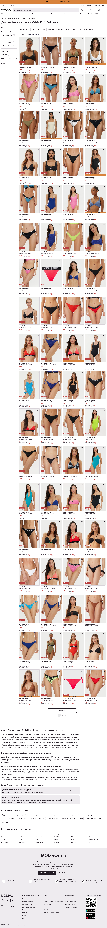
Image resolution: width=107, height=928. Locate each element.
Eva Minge (56, 834)
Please (38, 839)
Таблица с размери (70, 898)
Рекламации (25, 912)
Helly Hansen (39, 834)
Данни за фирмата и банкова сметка (53, 901)
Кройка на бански (76, 29)
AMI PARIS (74, 842)
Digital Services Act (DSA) (71, 907)
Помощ (104, 5)
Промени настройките (23, 925)
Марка (50, 29)
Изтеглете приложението (93, 5)
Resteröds (56, 842)
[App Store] (90, 914)
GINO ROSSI (57, 836)
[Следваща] (103, 2)
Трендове (82, 5)
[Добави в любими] (38, 38)
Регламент (14, 925)
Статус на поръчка (27, 904)
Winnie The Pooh (93, 839)
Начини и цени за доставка (29, 898)
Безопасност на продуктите (72, 904)
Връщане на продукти (28, 901)
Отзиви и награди (69, 909)
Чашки (67, 29)
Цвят (39, 29)
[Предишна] (4, 2)
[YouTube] (7, 900)
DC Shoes (21, 836)
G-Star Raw (4, 836)
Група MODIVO (48, 904)
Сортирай (22, 29)
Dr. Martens (74, 834)
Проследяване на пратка (29, 907)
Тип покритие (59, 29)
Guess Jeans (22, 834)
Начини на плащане (27, 909)
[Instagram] (3, 900)
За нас (45, 898)
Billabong (73, 836)
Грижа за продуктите (70, 901)
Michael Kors (57, 839)
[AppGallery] (90, 917)
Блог (45, 907)
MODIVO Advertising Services (51, 909)
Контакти (24, 918)
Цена (44, 29)
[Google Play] (90, 910)
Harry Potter (39, 836)
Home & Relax (4, 834)
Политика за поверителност (36, 925)
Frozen (90, 836)
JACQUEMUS (92, 842)
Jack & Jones (4, 842)
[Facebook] (12, 900)
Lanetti (90, 834)
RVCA (20, 839)
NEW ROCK (22, 842)
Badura (3, 839)
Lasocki (73, 839)
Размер (33, 29)
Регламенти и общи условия (51, 912)
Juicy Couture (39, 842)
